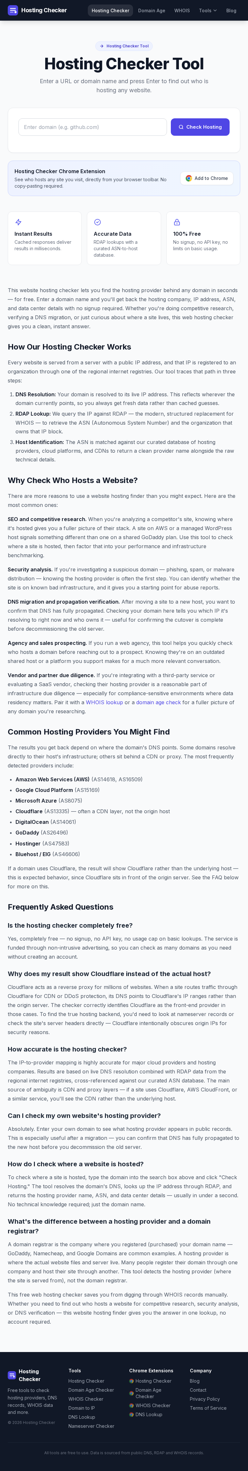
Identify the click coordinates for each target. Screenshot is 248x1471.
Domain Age (151, 10)
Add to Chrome (211, 178)
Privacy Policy (205, 1399)
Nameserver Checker (91, 1426)
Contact (198, 1390)
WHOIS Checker (85, 1399)
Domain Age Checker (91, 1390)
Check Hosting (204, 127)
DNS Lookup (81, 1417)
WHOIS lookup (104, 702)
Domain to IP (81, 1408)
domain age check (158, 702)
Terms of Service (208, 1408)
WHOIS (182, 10)
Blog (231, 10)
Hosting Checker (110, 10)
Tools (205, 10)
